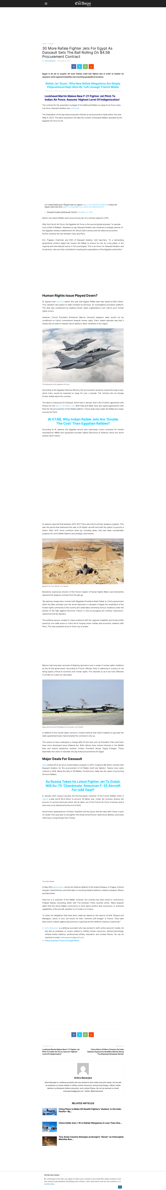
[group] (83, 709)
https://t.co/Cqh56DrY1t (92, 205)
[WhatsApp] (85, 66)
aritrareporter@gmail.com (72, 937)
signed (45, 799)
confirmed (74, 108)
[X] (79, 66)
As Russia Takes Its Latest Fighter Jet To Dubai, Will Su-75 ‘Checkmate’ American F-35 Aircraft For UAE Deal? (83, 786)
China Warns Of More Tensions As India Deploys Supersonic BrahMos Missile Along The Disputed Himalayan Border (105, 1051)
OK (120, 1187)
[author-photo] (83, 1074)
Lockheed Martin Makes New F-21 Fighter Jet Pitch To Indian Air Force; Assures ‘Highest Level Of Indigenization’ (60, 1051)
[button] (46, 3)
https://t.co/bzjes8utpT (71, 207)
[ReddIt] (91, 66)
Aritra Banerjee (50, 61)
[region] (83, 26)
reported (60, 301)
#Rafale (104, 205)
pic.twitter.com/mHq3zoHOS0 (92, 207)
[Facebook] (73, 66)
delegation (59, 887)
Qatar (44, 765)
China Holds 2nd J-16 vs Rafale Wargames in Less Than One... (90, 1123)
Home (44, 44)
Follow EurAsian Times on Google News (62, 940)
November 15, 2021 (85, 212)
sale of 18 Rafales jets (65, 406)
